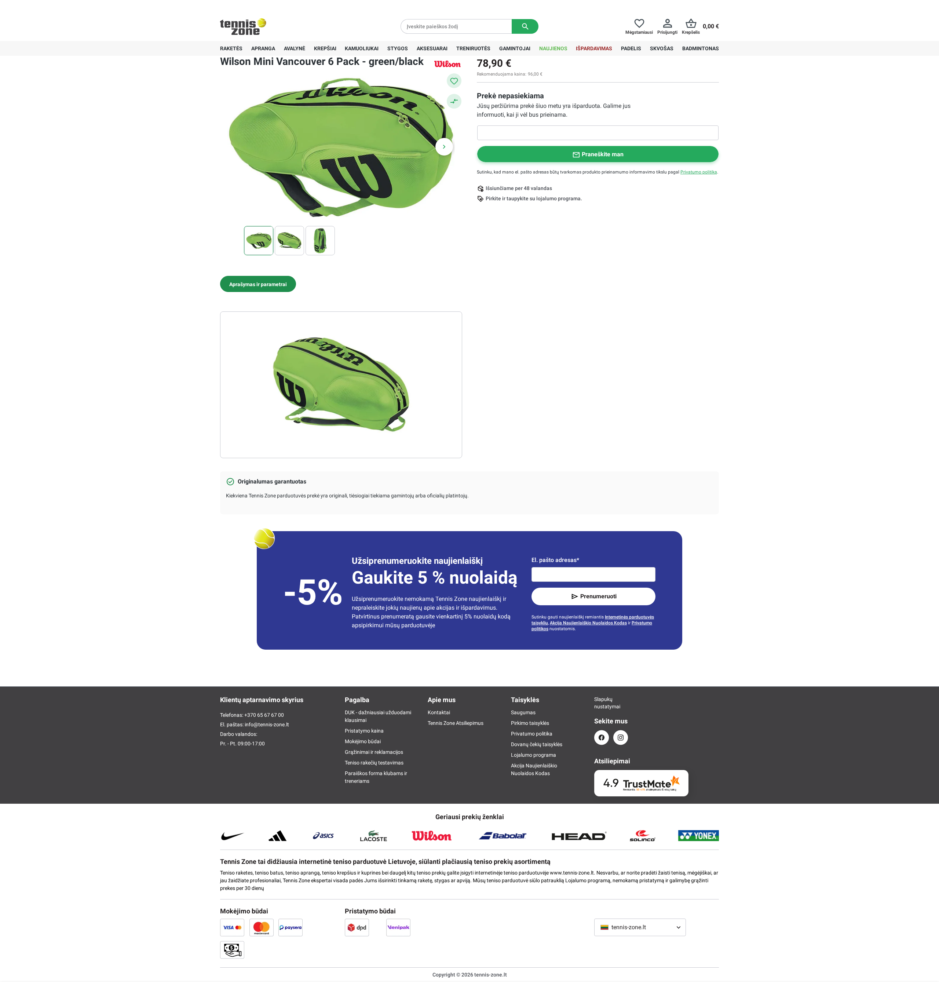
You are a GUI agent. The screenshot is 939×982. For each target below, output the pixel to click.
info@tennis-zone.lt (267, 724)
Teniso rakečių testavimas (374, 763)
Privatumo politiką (698, 172)
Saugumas (523, 712)
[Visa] (232, 927)
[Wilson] (447, 63)
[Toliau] (444, 147)
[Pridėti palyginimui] (454, 101)
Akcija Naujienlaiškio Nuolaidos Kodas (588, 622)
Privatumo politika (531, 734)
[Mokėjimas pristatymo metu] (232, 950)
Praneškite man (603, 154)
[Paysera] (290, 927)
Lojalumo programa (533, 755)
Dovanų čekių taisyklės (536, 744)
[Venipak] (398, 927)
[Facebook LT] (601, 737)
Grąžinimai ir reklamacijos (374, 752)
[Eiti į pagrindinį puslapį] (243, 26)
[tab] (258, 284)
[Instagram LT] (620, 737)
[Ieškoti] (525, 26)
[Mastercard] (261, 927)
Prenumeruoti (598, 596)
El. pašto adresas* (555, 559)
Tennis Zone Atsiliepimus (455, 723)
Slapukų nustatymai (601, 702)
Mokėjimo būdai (363, 741)
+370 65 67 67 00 (275, 6)
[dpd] (357, 927)
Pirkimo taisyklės (530, 723)
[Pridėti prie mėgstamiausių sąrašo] (454, 80)
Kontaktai (439, 712)
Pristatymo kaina (364, 731)
